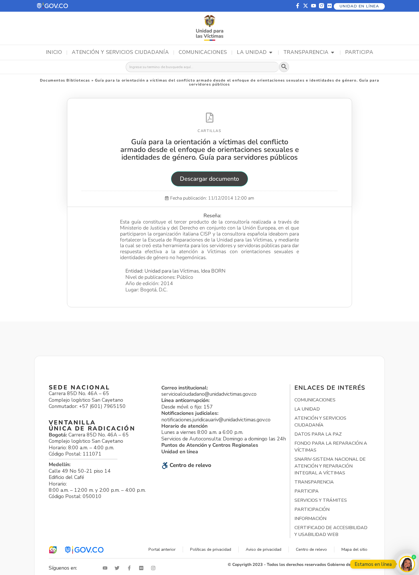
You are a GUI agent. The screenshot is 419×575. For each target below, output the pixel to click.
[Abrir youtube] (106, 568)
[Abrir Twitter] (118, 568)
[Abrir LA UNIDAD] (270, 52)
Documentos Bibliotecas (65, 80)
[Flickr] (329, 5)
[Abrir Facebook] (130, 568)
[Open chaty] (407, 564)
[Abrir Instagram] (154, 568)
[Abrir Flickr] (142, 568)
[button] (52, 6)
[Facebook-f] (297, 5)
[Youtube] (313, 5)
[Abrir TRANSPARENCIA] (332, 52)
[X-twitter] (305, 5)
